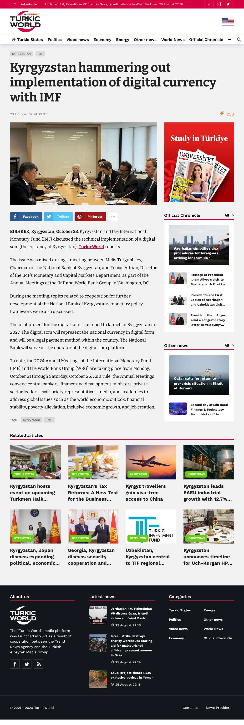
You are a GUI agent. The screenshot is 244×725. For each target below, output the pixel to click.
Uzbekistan (138, 538)
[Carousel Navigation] (213, 4)
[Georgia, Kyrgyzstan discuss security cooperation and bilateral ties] (93, 526)
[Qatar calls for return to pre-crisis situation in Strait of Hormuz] (199, 375)
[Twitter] (228, 4)
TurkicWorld (91, 246)
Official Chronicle (218, 638)
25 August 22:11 (127, 684)
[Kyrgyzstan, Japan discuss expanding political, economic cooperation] (35, 526)
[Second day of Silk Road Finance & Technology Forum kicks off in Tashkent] (178, 409)
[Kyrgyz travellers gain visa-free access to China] (151, 462)
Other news (213, 619)
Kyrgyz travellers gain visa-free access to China (146, 492)
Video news (178, 629)
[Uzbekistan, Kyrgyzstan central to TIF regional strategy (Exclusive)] (151, 526)
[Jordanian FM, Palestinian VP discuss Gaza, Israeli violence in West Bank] (98, 615)
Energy (209, 610)
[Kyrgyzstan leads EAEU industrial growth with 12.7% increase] (208, 462)
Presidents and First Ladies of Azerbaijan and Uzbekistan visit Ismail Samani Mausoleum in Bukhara (208, 304)
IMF (40, 53)
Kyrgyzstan (21, 53)
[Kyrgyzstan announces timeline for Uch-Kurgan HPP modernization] (208, 526)
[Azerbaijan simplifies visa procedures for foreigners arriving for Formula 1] (199, 245)
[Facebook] (15, 664)
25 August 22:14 (128, 662)
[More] (229, 39)
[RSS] (38, 664)
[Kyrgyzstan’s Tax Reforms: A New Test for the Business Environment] (93, 462)
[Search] (239, 39)
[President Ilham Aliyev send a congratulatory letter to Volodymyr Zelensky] (178, 319)
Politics (175, 619)
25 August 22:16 (128, 625)
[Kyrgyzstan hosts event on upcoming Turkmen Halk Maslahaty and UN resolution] (35, 462)
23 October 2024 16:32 (28, 114)
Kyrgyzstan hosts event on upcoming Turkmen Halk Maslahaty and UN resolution (32, 499)
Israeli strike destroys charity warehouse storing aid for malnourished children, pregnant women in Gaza (131, 645)
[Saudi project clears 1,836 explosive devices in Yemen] (98, 679)
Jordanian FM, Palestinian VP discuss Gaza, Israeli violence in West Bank (98, 4)
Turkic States (24, 474)
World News (213, 629)
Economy (176, 638)
